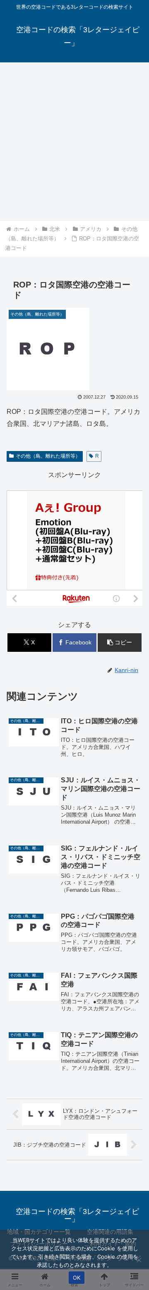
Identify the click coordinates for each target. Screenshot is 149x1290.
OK (77, 1277)
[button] (120, 642)
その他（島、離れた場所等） (48, 456)
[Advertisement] (74, 141)
